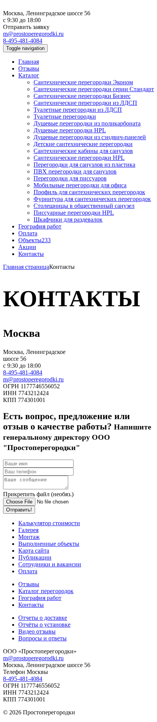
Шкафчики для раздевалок (68, 219)
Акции (27, 247)
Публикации (34, 557)
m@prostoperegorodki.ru (33, 34)
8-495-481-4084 (22, 40)
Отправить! (19, 510)
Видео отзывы (37, 631)
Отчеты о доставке (42, 617)
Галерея (28, 530)
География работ (39, 226)
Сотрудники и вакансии (49, 564)
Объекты (34, 240)
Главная (28, 61)
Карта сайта (33, 550)
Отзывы (28, 68)
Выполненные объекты (48, 543)
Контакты (31, 254)
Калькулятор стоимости (49, 523)
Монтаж (29, 537)
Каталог (28, 75)
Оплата (27, 233)
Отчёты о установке (44, 624)
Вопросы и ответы (42, 638)
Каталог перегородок (46, 591)
